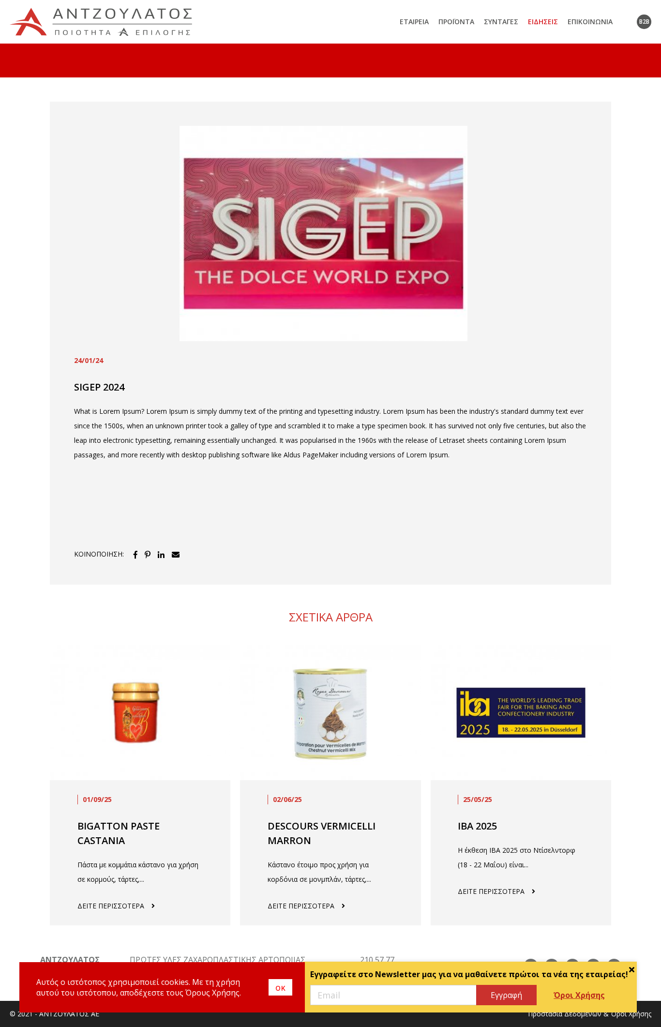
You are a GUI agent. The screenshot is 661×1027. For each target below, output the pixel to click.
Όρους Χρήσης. (213, 992)
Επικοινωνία (590, 21)
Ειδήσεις (543, 21)
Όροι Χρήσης (579, 995)
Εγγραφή (506, 995)
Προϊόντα (456, 21)
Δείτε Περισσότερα (110, 905)
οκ (280, 987)
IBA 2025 (477, 825)
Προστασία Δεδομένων (564, 1013)
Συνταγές (501, 21)
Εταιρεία (414, 21)
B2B (644, 21)
